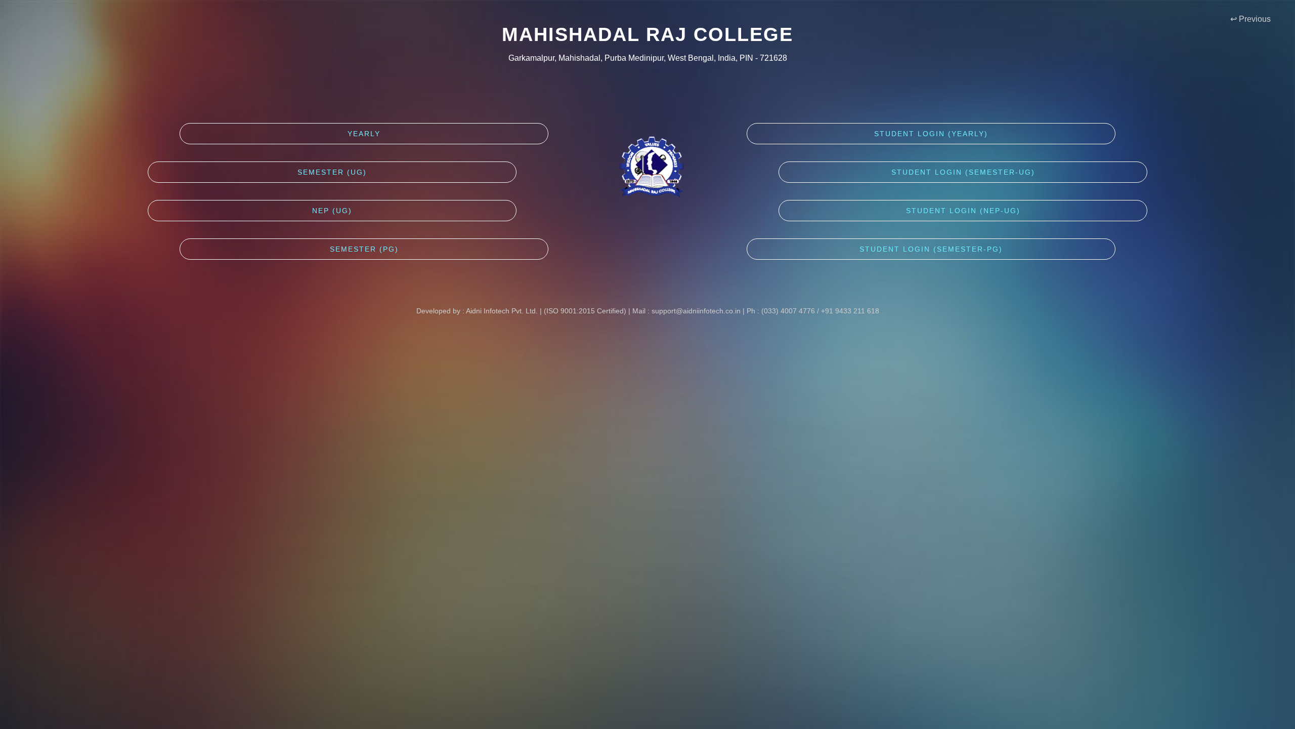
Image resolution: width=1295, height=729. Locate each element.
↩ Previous (1260, 19)
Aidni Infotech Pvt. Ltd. (502, 311)
